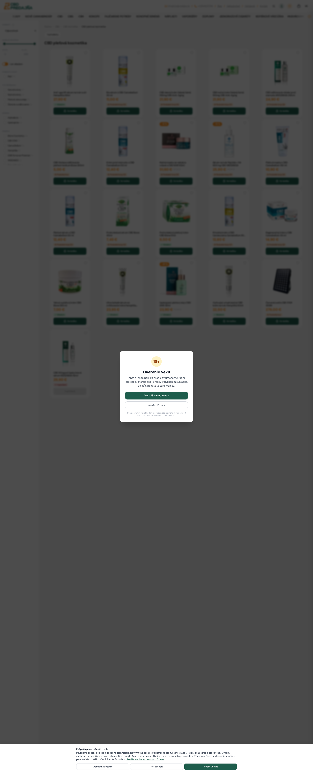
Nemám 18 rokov (156, 405)
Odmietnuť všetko (102, 766)
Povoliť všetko (210, 766)
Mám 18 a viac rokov (156, 395)
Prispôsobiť (157, 766)
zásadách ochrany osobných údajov (145, 759)
